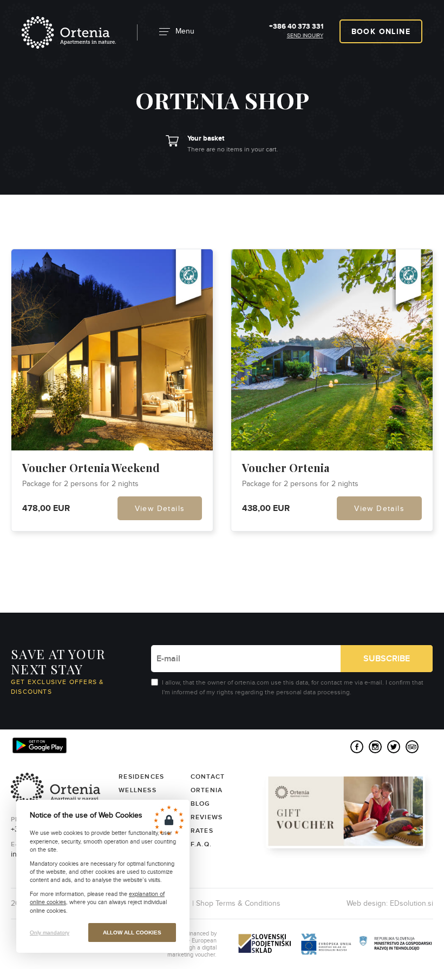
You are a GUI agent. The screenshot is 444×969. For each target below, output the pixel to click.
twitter (393, 746)
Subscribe (386, 659)
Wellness (137, 790)
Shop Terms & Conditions (238, 903)
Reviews (207, 817)
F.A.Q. (201, 844)
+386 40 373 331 (296, 26)
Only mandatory (49, 932)
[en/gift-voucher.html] (348, 815)
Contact (208, 777)
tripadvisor (412, 746)
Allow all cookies (132, 932)
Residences (141, 777)
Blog (201, 804)
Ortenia (69, 32)
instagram (375, 746)
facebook (356, 746)
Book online (380, 31)
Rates (202, 831)
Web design (366, 903)
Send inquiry (305, 35)
